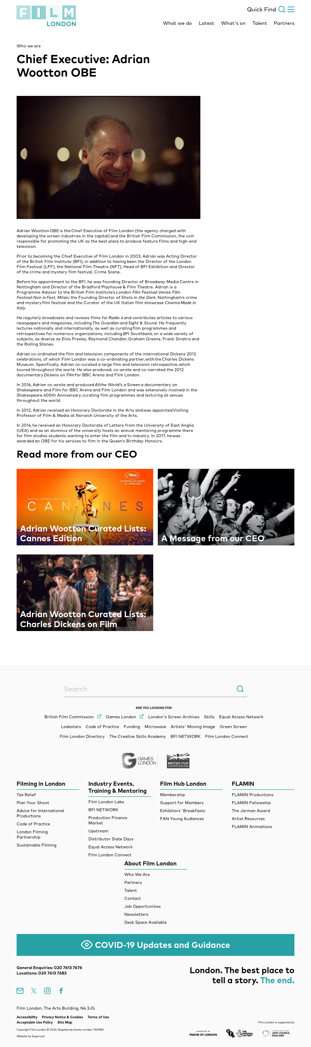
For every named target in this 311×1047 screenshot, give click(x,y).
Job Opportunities (142, 906)
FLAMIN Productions (252, 794)
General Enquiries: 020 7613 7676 (49, 967)
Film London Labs (106, 801)
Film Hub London (183, 783)
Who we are (29, 46)
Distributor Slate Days (110, 839)
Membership (172, 794)
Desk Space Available (145, 922)
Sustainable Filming (36, 845)
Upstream (98, 831)
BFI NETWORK (103, 809)
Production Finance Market (107, 820)
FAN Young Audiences (182, 818)
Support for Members (182, 802)
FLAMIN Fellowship (251, 802)
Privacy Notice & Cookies (62, 1017)
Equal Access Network (110, 846)
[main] (155, 337)
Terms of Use (98, 1017)
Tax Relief (26, 794)
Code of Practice (33, 823)
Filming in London (41, 783)
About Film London (150, 863)
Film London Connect (109, 854)
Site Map (64, 1022)
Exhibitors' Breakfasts (182, 810)
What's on (233, 23)
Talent (259, 23)
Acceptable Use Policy (35, 1022)
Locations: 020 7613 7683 (41, 973)
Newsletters (136, 914)
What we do (177, 23)
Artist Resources (248, 818)
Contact (132, 898)
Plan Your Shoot (33, 802)
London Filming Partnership (32, 834)
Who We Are (137, 874)
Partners (284, 23)
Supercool (38, 1036)
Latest (206, 23)
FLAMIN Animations (252, 826)
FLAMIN (243, 783)
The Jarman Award (251, 810)
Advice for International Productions (40, 813)
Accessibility (27, 1017)
